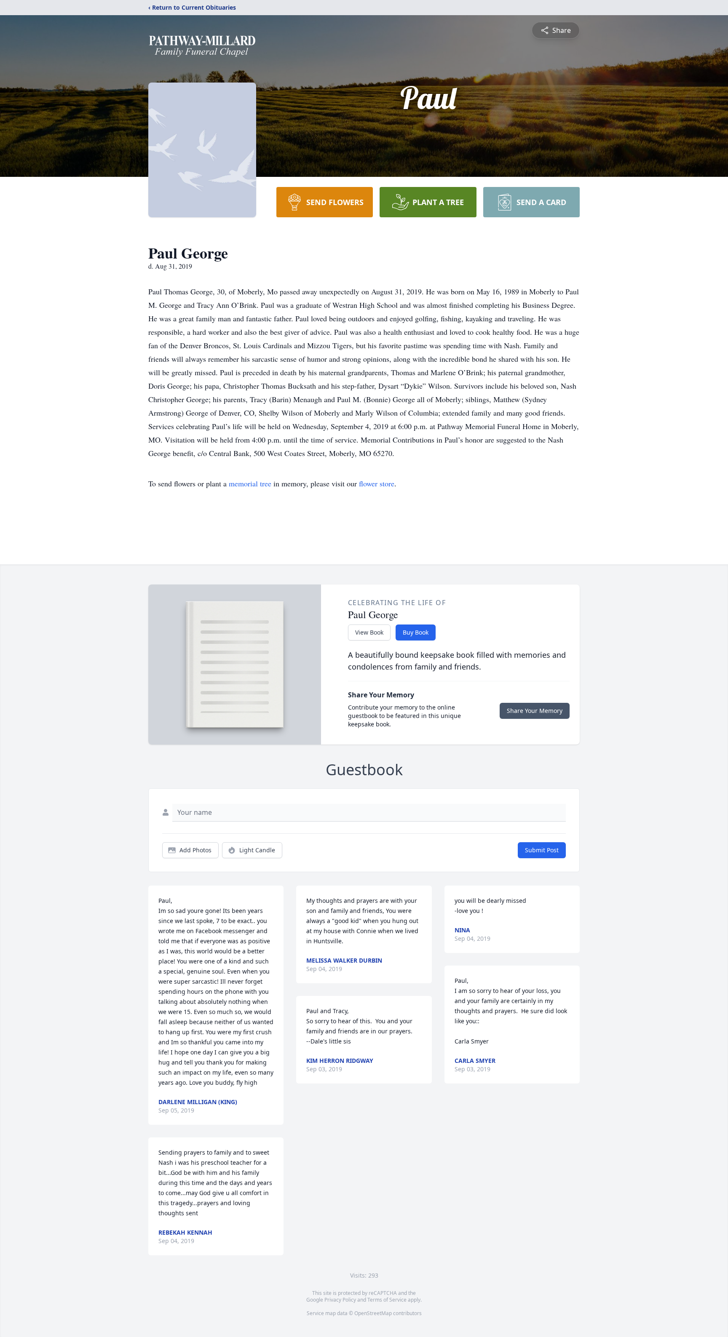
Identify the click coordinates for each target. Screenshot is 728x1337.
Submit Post (542, 850)
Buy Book (415, 632)
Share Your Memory (534, 711)
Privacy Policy (340, 1299)
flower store (376, 483)
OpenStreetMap (373, 1313)
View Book (369, 632)
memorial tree (250, 483)
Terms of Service (387, 1299)
